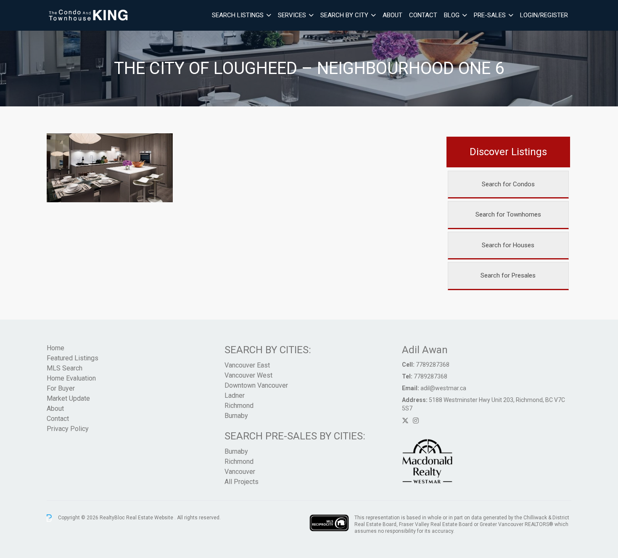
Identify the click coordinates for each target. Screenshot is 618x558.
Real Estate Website (150, 518)
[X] (405, 421)
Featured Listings (72, 358)
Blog (452, 15)
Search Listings (238, 15)
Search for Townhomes (508, 214)
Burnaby (236, 416)
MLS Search (64, 368)
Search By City (344, 15)
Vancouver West (248, 375)
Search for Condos (508, 184)
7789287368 (432, 364)
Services (292, 15)
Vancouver (239, 472)
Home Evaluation (71, 378)
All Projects (241, 482)
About (392, 15)
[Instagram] (416, 421)
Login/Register (544, 15)
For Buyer (61, 388)
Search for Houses (508, 245)
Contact (423, 15)
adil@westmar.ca (443, 388)
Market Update (68, 398)
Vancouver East (247, 365)
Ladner (234, 395)
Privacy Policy (68, 429)
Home (55, 348)
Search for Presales (508, 275)
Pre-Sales (490, 15)
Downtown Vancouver (256, 385)
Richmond (239, 406)
